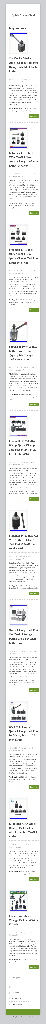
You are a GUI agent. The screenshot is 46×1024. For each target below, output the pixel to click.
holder (17, 588)
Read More (33, 116)
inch (10, 111)
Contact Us (15, 993)
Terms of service (17, 1004)
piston (24, 205)
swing (11, 208)
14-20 (22, 108)
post (17, 111)
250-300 (27, 203)
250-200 (23, 394)
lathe (14, 111)
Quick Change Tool (23, 15)
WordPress (32, 1017)
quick (21, 111)
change (27, 108)
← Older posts (15, 978)
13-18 (22, 203)
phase (28, 367)
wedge (29, 79)
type (10, 399)
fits (15, 682)
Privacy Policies (17, 998)
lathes (14, 874)
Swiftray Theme (16, 1017)
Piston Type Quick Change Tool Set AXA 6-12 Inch (23, 920)
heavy (35, 108)
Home (14, 987)
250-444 (27, 491)
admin (10, 82)
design (11, 682)
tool (25, 111)
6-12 (21, 959)
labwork (29, 174)
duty (31, 108)
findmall (29, 271)
